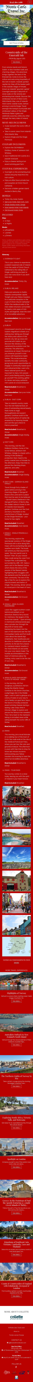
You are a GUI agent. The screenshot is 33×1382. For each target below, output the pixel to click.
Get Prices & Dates (16, 43)
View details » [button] (17, 1001)
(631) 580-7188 (16, 2)
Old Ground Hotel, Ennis (14, 210)
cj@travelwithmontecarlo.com (17, 1342)
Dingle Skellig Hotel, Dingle (15, 205)
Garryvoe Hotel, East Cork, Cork (17, 202)
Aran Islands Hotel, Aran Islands (17, 207)
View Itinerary (16, 62)
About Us (16, 1331)
